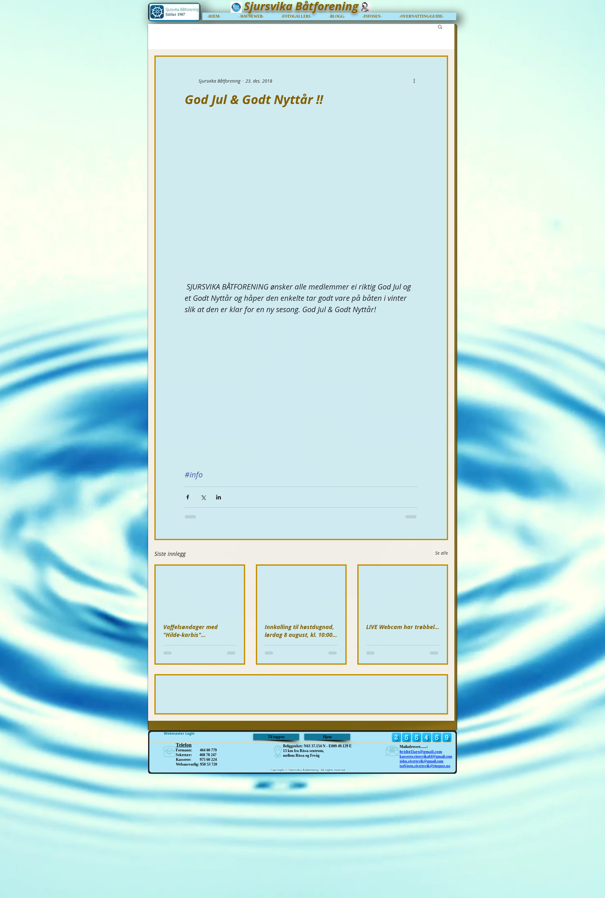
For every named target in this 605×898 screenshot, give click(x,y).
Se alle (441, 553)
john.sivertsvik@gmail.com (421, 885)
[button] (425, 16)
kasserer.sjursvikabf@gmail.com (426, 880)
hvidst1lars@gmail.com (421, 875)
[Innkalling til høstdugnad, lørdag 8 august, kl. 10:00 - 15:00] (301, 590)
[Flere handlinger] (414, 81)
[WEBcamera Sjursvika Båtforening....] (366, 7)
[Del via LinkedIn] (219, 497)
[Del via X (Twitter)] (203, 497)
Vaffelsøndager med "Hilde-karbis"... (190, 631)
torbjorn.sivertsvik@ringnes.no (425, 890)
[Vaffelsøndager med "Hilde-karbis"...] (200, 590)
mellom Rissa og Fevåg (301, 880)
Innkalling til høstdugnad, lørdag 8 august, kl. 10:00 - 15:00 (300, 631)
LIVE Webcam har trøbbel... (402, 627)
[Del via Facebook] (188, 497)
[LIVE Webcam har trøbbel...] (403, 590)
